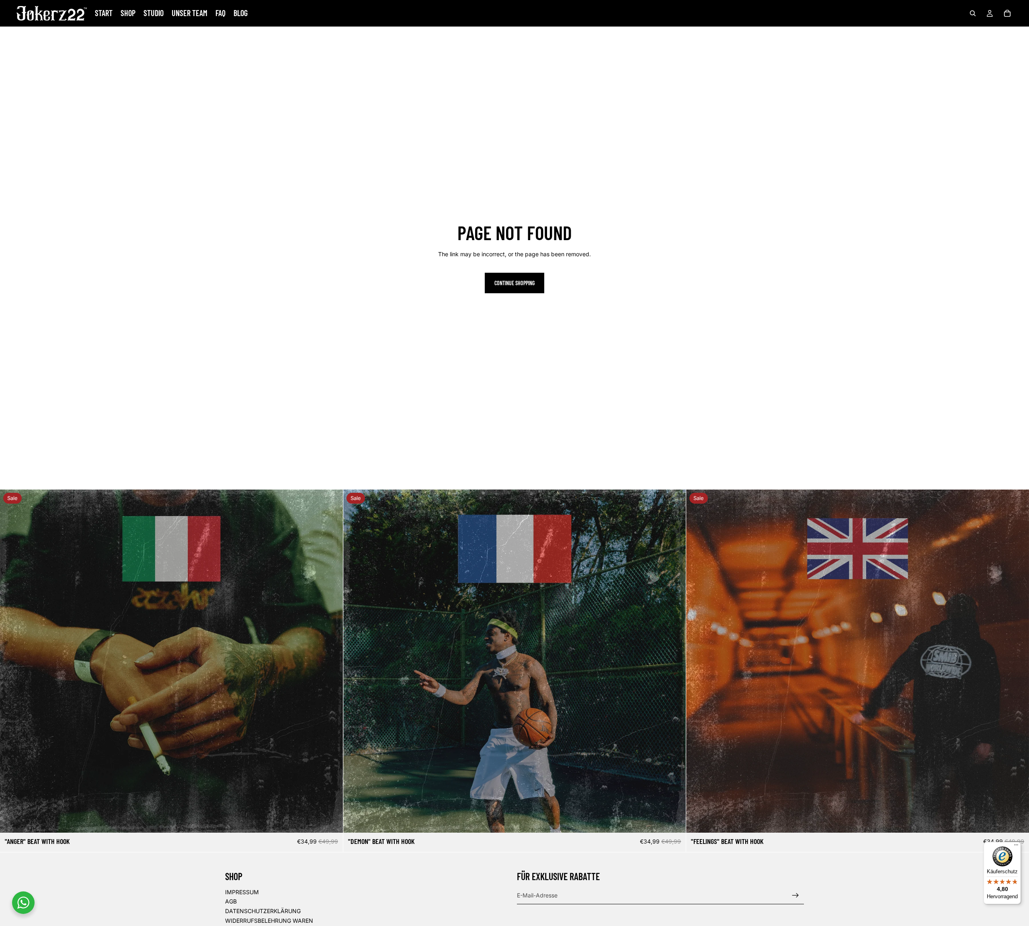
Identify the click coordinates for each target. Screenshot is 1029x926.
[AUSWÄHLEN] (1016, 820)
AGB (231, 901)
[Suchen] (973, 13)
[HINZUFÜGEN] (330, 820)
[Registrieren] (795, 895)
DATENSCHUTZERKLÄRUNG (263, 910)
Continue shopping (514, 283)
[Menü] (1016, 847)
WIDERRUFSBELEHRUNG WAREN (269, 920)
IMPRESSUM (242, 892)
